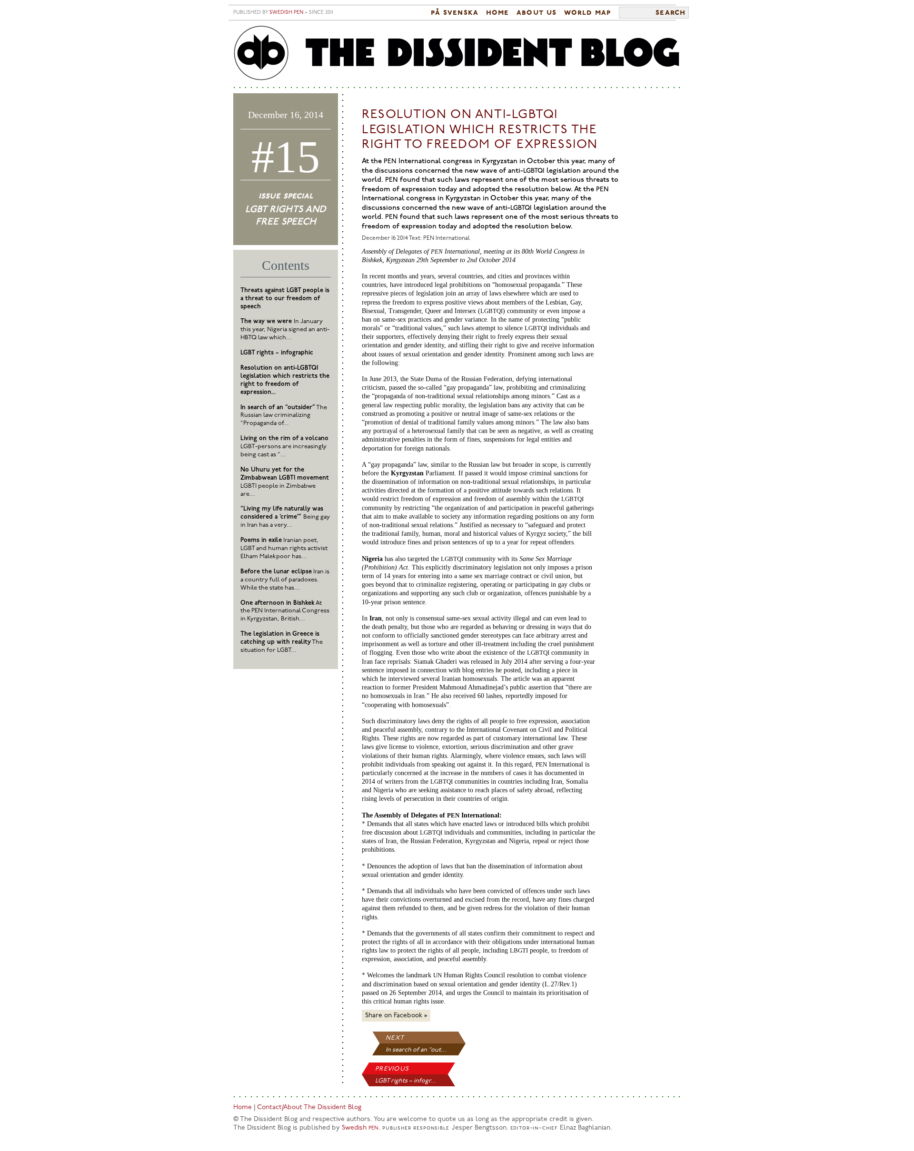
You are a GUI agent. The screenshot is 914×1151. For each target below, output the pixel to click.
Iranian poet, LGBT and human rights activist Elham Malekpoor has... (284, 548)
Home (497, 13)
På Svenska (454, 13)
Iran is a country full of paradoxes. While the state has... (284, 580)
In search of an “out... (416, 1050)
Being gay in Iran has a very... (285, 517)
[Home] (457, 53)
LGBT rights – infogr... (405, 1081)
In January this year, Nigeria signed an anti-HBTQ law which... (284, 329)
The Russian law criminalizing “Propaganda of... (283, 415)
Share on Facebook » (396, 1015)
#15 (285, 156)
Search (670, 13)
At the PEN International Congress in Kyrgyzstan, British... (284, 611)
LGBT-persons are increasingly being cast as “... (284, 446)
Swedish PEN (286, 12)
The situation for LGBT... (281, 642)
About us (536, 13)
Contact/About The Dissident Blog (309, 1107)
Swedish (360, 1127)
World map (587, 13)
